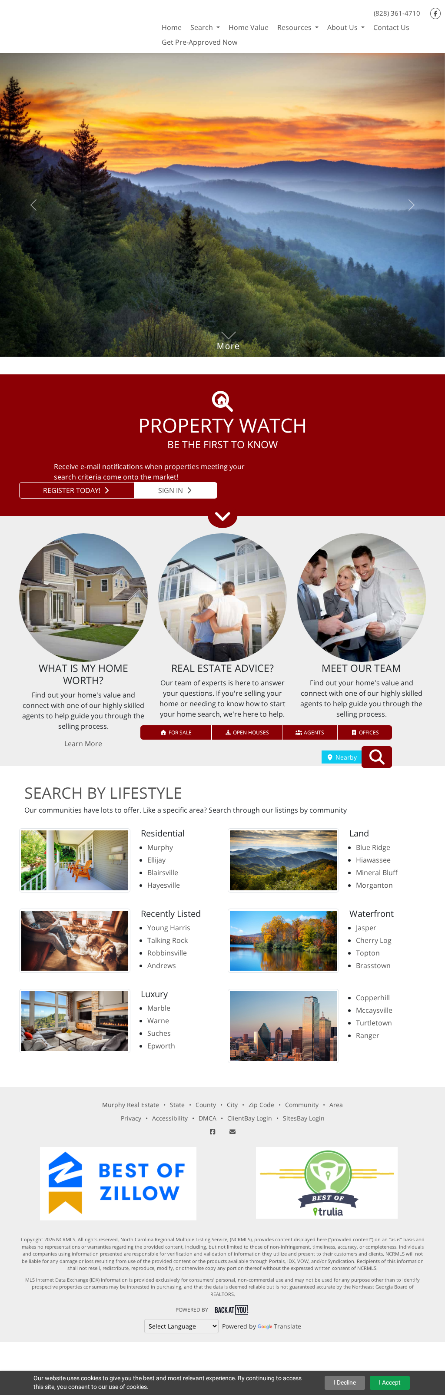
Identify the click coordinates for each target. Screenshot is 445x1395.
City (232, 1105)
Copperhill (373, 997)
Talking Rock (167, 940)
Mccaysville (374, 1010)
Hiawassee (373, 860)
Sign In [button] (171, 490)
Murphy (160, 847)
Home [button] (172, 27)
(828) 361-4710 (397, 13)
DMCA (207, 1118)
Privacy (131, 1118)
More (228, 333)
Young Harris (168, 927)
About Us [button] (343, 27)
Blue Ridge (373, 847)
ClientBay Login (249, 1118)
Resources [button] (295, 27)
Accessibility (170, 1118)
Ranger (367, 1035)
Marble (158, 1008)
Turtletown (374, 1023)
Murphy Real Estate (130, 1105)
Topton (368, 953)
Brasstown (373, 965)
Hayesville (163, 885)
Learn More (83, 743)
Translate (287, 1326)
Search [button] (202, 27)
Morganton (374, 885)
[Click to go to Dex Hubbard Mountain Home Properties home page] (78, 25)
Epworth (161, 1046)
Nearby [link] (345, 757)
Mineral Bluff (377, 872)
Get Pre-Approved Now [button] (199, 42)
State (177, 1105)
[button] (176, 732)
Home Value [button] (249, 27)
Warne (158, 1020)
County (206, 1105)
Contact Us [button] (391, 27)
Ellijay (156, 860)
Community (302, 1105)
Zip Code (261, 1105)
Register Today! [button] (72, 490)
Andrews (161, 965)
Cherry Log (374, 940)
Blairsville (162, 872)
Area (336, 1105)
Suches (159, 1033)
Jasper (366, 927)
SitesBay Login (304, 1118)
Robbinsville (167, 953)
